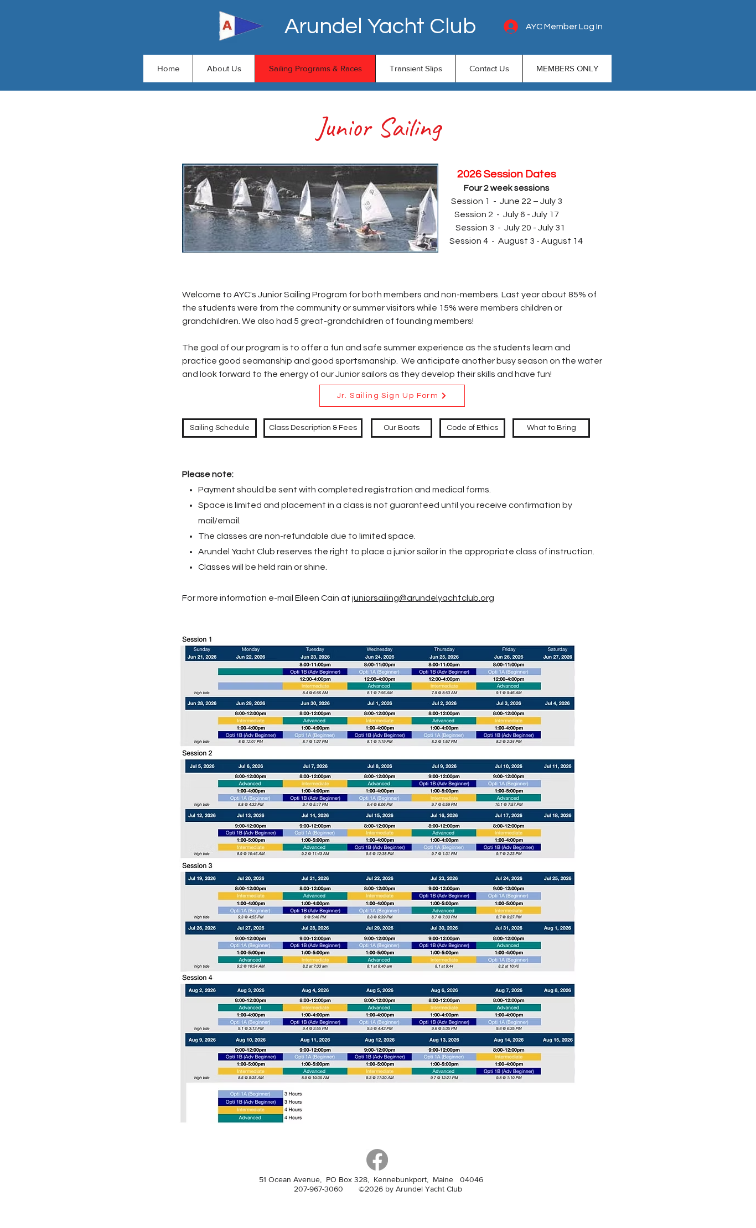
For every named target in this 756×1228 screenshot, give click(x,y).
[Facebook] (377, 1160)
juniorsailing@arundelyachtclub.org (423, 598)
